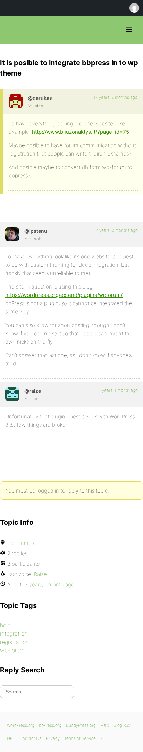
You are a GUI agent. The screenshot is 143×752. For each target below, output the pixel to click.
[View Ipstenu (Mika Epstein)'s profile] (12, 234)
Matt (104, 725)
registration (14, 641)
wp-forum (12, 650)
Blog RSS (122, 725)
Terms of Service (80, 738)
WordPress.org (20, 725)
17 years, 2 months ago (115, 97)
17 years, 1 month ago (117, 390)
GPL (11, 738)
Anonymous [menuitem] (134, 8)
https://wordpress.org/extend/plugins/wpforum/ (64, 295)
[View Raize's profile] (12, 394)
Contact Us (30, 738)
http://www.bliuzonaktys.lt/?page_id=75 (80, 132)
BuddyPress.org (81, 725)
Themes (24, 543)
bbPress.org (11, 30)
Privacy (53, 738)
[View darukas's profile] (16, 101)
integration (13, 633)
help (5, 625)
